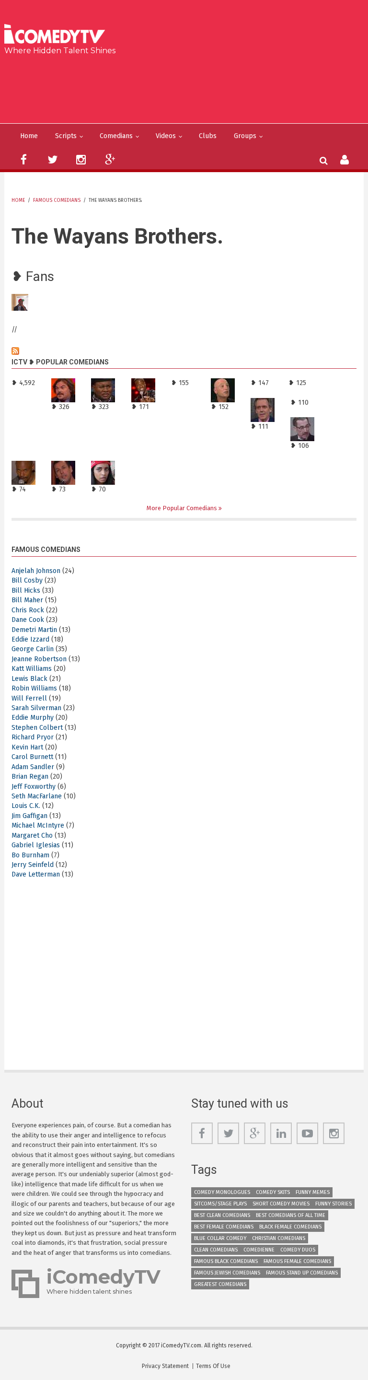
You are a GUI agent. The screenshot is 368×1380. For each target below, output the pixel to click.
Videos (166, 136)
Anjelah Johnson (36, 571)
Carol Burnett (32, 757)
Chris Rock (28, 610)
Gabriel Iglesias (36, 845)
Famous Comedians (56, 200)
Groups (245, 136)
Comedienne (259, 1250)
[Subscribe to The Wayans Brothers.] (184, 351)
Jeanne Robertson (39, 659)
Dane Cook (28, 620)
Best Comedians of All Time (290, 1215)
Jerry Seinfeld (33, 865)
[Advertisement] (188, 87)
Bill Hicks (26, 590)
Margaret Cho (32, 835)
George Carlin (33, 649)
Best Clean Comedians (222, 1215)
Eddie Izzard (30, 639)
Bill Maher (27, 600)
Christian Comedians (278, 1238)
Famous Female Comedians (297, 1261)
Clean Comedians (216, 1250)
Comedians (116, 136)
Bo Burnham (30, 855)
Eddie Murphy (33, 717)
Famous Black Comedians (226, 1261)
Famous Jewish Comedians (227, 1273)
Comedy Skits (273, 1192)
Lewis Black (29, 679)
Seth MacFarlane (37, 796)
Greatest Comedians (220, 1284)
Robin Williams (34, 688)
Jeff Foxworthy (34, 787)
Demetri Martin (34, 630)
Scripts (66, 136)
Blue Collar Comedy (220, 1238)
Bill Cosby (27, 580)
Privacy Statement (165, 1366)
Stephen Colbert (37, 728)
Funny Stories (333, 1204)
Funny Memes (313, 1192)
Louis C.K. (26, 806)
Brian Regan (30, 776)
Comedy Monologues (222, 1192)
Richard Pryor (33, 737)
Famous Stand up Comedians (302, 1273)
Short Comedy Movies (281, 1204)
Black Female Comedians (290, 1227)
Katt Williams (32, 669)
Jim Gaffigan (29, 816)
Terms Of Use (213, 1366)
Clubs (208, 136)
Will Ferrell (29, 698)
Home (29, 136)
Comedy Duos (297, 1250)
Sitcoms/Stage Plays (220, 1204)
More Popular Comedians (182, 508)
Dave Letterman (36, 874)
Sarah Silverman (36, 708)
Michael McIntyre (38, 825)
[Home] (57, 35)
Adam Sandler (33, 767)
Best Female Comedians (223, 1227)
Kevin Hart (27, 747)
